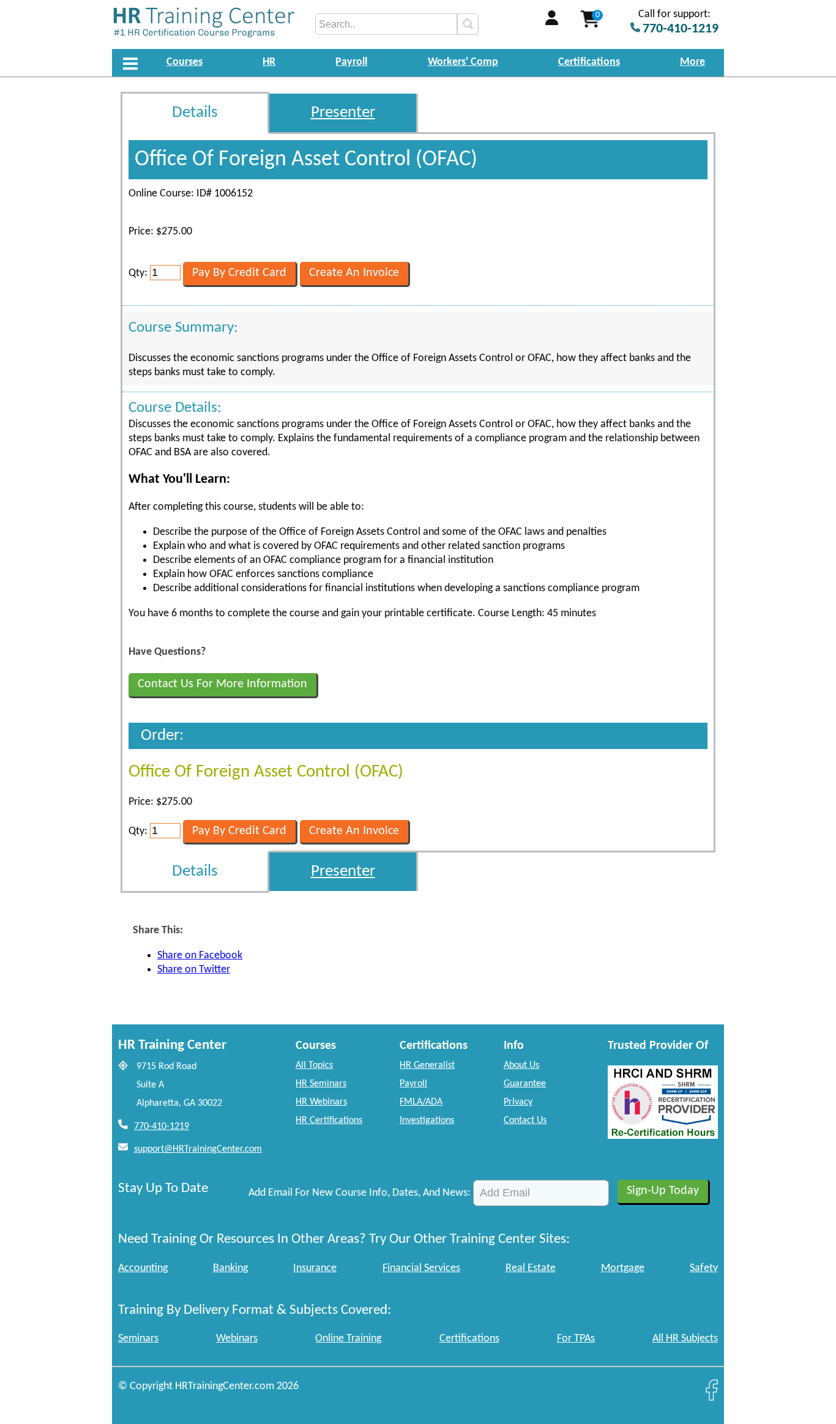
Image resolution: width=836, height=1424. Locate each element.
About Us (521, 1065)
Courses (184, 62)
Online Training (348, 1338)
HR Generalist (427, 1065)
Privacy (518, 1102)
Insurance (315, 1268)
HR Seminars (321, 1084)
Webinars (237, 1338)
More (692, 62)
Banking (230, 1268)
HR (269, 62)
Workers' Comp (463, 62)
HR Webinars (321, 1102)
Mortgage (622, 1268)
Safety (704, 1268)
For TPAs (576, 1338)
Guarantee (525, 1084)
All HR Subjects (685, 1338)
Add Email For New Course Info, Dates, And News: (359, 1193)
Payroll (351, 62)
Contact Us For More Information (222, 684)
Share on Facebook (199, 955)
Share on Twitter (193, 969)
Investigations (427, 1120)
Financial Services (421, 1268)
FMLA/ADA (421, 1102)
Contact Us (525, 1120)
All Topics (314, 1065)
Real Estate (531, 1268)
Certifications (589, 62)
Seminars (138, 1338)
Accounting (143, 1268)
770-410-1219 (161, 1126)
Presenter (343, 113)
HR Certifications (329, 1120)
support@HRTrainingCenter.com (198, 1149)
